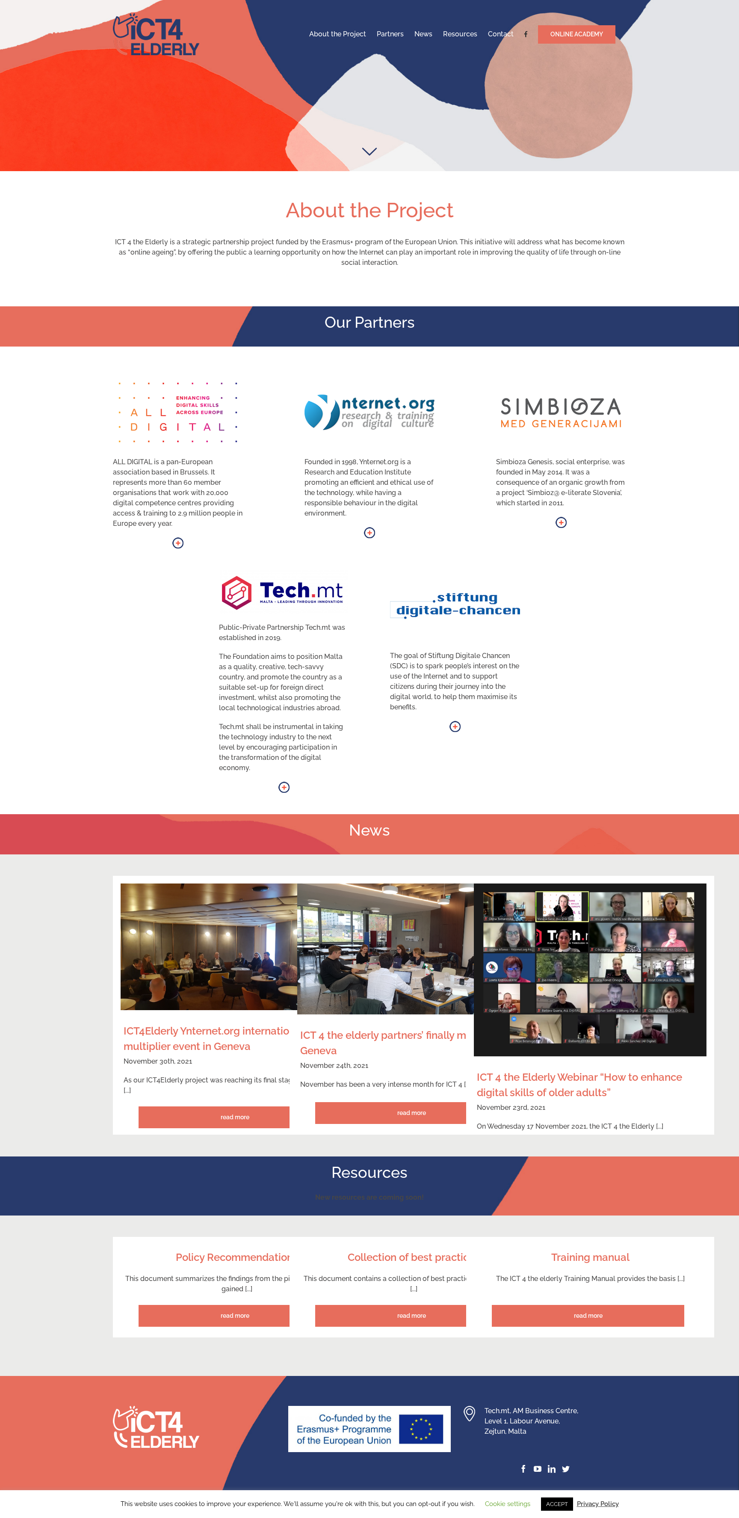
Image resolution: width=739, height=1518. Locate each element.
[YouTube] (537, 1469)
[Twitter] (566, 1469)
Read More (235, 1117)
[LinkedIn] (552, 1469)
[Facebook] (523, 1469)
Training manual (590, 1257)
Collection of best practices (414, 1257)
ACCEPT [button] (557, 1504)
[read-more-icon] (177, 542)
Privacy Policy (598, 1504)
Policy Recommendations (237, 1257)
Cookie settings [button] (507, 1504)
